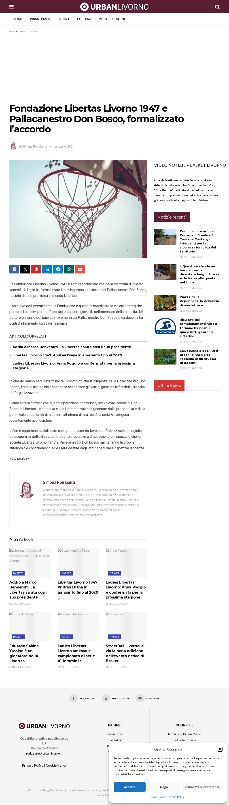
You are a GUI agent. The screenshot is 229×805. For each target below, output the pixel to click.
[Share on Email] (80, 269)
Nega (164, 787)
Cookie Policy (158, 797)
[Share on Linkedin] (47, 269)
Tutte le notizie (184, 740)
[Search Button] (217, 6)
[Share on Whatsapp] (69, 269)
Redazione (114, 734)
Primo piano (40, 19)
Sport (64, 19)
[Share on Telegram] (58, 269)
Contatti (114, 740)
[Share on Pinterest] (36, 269)
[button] (220, 749)
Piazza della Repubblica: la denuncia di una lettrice (199, 301)
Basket (34, 31)
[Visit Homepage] (114, 6)
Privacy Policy (176, 797)
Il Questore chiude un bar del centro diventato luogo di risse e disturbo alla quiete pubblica (199, 274)
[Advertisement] (114, 67)
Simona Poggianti (34, 146)
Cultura (84, 19)
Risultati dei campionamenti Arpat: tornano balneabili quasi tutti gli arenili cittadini (198, 328)
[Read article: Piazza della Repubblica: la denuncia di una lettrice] (165, 303)
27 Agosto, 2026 (21, 603)
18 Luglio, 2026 (117, 603)
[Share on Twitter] (25, 269)
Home (18, 19)
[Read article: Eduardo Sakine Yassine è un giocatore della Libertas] (30, 626)
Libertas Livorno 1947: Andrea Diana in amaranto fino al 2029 (67, 355)
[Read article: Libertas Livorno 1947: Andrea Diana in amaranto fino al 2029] (78, 563)
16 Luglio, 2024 (64, 146)
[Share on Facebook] (14, 269)
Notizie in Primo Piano (184, 734)
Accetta (130, 787)
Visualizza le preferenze (202, 787)
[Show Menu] (11, 6)
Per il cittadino (113, 19)
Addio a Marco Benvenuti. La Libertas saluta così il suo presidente (72, 347)
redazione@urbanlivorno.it (44, 753)
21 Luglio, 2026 (69, 598)
